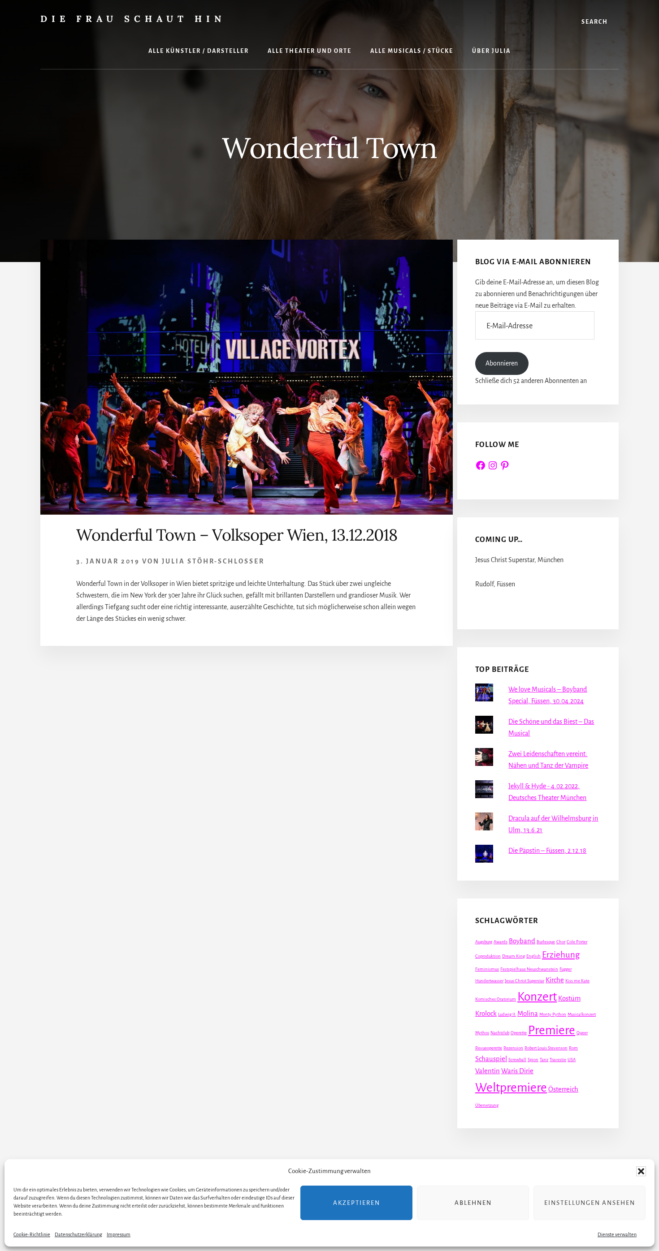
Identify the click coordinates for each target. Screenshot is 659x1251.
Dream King (513, 956)
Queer (582, 1032)
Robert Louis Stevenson (546, 1047)
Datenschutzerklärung (78, 1234)
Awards (500, 941)
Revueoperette (488, 1047)
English (533, 956)
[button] (641, 1171)
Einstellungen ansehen (589, 1202)
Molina (527, 1013)
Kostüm (569, 998)
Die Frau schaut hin (132, 18)
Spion (533, 1059)
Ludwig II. (507, 1014)
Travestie (558, 1059)
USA (572, 1059)
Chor (560, 941)
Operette (519, 1032)
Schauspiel (491, 1058)
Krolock (486, 1013)
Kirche (555, 980)
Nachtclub (499, 1032)
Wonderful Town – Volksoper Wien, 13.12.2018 (236, 534)
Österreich (563, 1089)
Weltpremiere (511, 1087)
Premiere (551, 1030)
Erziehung (561, 954)
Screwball (517, 1059)
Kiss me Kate (577, 980)
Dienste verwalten (617, 1234)
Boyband (522, 941)
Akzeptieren (356, 1202)
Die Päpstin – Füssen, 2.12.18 (547, 850)
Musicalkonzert (582, 1014)
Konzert (537, 996)
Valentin (487, 1071)
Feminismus (487, 969)
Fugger (565, 969)
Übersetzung (487, 1105)
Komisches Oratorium (495, 999)
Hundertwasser (489, 980)
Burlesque (546, 941)
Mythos (482, 1032)
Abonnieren (502, 363)
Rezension (513, 1047)
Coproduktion (488, 956)
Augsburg (483, 941)
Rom (573, 1047)
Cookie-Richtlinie (31, 1234)
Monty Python (552, 1014)
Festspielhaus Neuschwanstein (529, 969)
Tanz (544, 1059)
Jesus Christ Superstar (524, 980)
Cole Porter (577, 941)
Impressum (118, 1234)
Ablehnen (473, 1202)
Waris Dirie (517, 1071)
